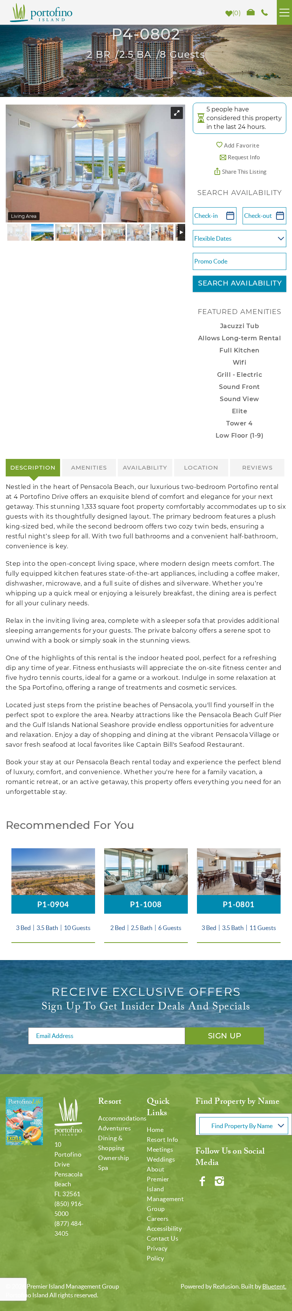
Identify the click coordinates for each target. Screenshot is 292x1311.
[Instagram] (220, 1181)
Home (155, 1129)
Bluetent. (274, 1286)
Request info (244, 157)
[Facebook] (203, 1181)
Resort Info (162, 1139)
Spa (103, 1167)
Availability (145, 467)
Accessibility (164, 1228)
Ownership (113, 1157)
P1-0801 (239, 904)
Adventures (114, 1128)
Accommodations (122, 1118)
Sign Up (224, 1035)
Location (201, 467)
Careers (157, 1218)
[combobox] (243, 1124)
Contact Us (162, 1238)
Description (33, 467)
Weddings (161, 1159)
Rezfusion (226, 1286)
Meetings (160, 1149)
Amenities (89, 467)
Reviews (257, 467)
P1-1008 (146, 904)
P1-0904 (53, 904)
